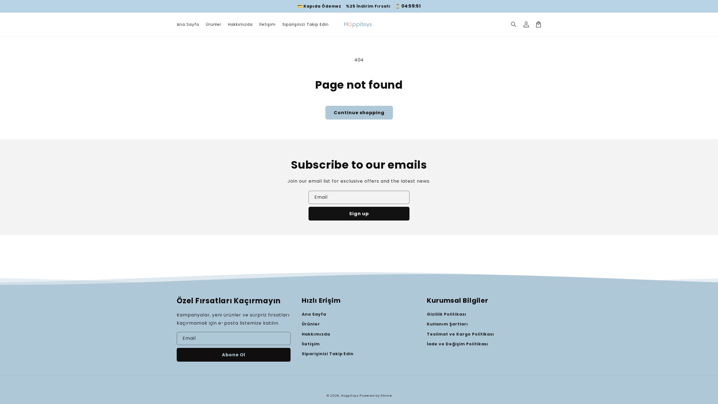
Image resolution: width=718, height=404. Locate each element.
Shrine (386, 395)
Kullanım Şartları (447, 324)
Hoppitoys (349, 395)
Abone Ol (233, 355)
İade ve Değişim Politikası (457, 344)
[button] (514, 24)
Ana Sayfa (314, 314)
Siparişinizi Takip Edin (328, 354)
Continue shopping (359, 112)
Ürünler (311, 324)
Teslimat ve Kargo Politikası (460, 334)
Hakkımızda (316, 334)
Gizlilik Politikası (446, 314)
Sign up (359, 213)
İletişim (311, 344)
